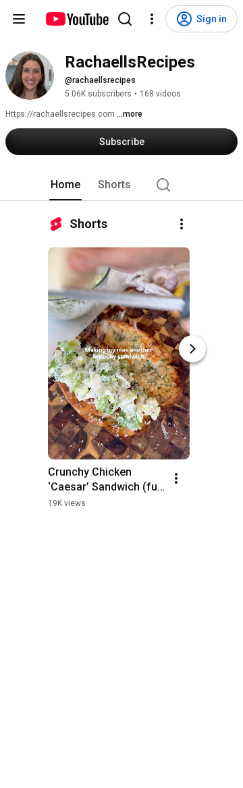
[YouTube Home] (76, 19)
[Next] (192, 348)
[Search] (125, 19)
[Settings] (152, 19)
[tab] (65, 185)
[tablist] (121, 185)
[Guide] (19, 19)
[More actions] (181, 223)
